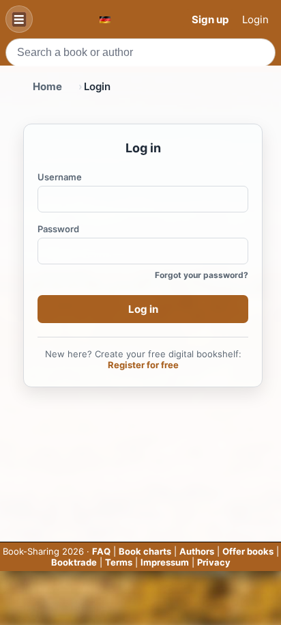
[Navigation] (19, 19)
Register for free (143, 364)
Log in (143, 309)
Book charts (145, 551)
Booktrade (74, 562)
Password (58, 228)
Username (60, 176)
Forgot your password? (201, 275)
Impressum (164, 562)
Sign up (210, 19)
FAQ (101, 551)
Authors (196, 551)
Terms (118, 562)
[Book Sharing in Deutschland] (105, 19)
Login (255, 19)
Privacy (214, 562)
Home (47, 86)
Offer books (247, 551)
